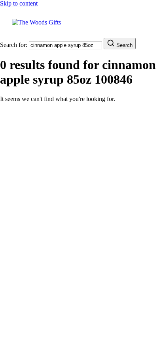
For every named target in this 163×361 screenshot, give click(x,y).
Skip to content (19, 3)
